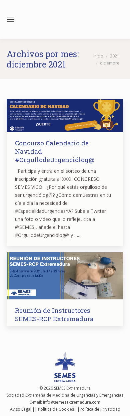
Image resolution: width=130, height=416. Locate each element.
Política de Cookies (56, 409)
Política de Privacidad (100, 409)
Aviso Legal (20, 409)
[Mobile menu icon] (11, 19)
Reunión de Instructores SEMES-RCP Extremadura (54, 314)
